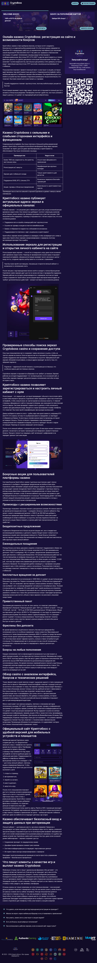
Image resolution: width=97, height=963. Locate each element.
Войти (75, 3)
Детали (89, 28)
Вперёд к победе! (80, 66)
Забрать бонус (39, 28)
